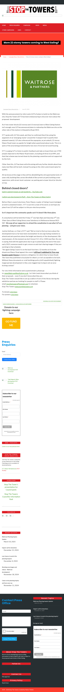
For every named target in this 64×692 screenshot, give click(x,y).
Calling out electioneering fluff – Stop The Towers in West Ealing (26, 197)
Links (19, 30)
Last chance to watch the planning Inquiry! (45, 616)
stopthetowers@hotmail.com (17, 284)
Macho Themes (29, 689)
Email (3, 351)
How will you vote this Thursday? (52, 301)
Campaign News (7, 109)
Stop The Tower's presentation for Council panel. (11, 487)
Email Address (7, 402)
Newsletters (15, 109)
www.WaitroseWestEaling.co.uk (16, 273)
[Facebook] (54, 2)
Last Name (6, 417)
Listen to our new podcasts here (11, 446)
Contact (28, 30)
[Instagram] (60, 2)
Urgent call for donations (9, 547)
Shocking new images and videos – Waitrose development (9, 569)
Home (4, 25)
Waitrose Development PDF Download (13, 369)
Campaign (26, 25)
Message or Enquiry (8, 615)
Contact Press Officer (9, 639)
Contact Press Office (9, 359)
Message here (6, 676)
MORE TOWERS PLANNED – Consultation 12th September (17, 304)
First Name (5, 409)
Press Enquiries (14, 25)
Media (45, 25)
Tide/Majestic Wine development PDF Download (13, 381)
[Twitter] (57, 2)
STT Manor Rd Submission (9, 468)
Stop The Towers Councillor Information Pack (11, 496)
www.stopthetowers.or (24, 286)
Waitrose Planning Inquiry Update (43, 601)
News (37, 25)
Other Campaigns (8, 30)
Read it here (5, 683)
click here (13, 292)
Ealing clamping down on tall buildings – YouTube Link (22, 192)
